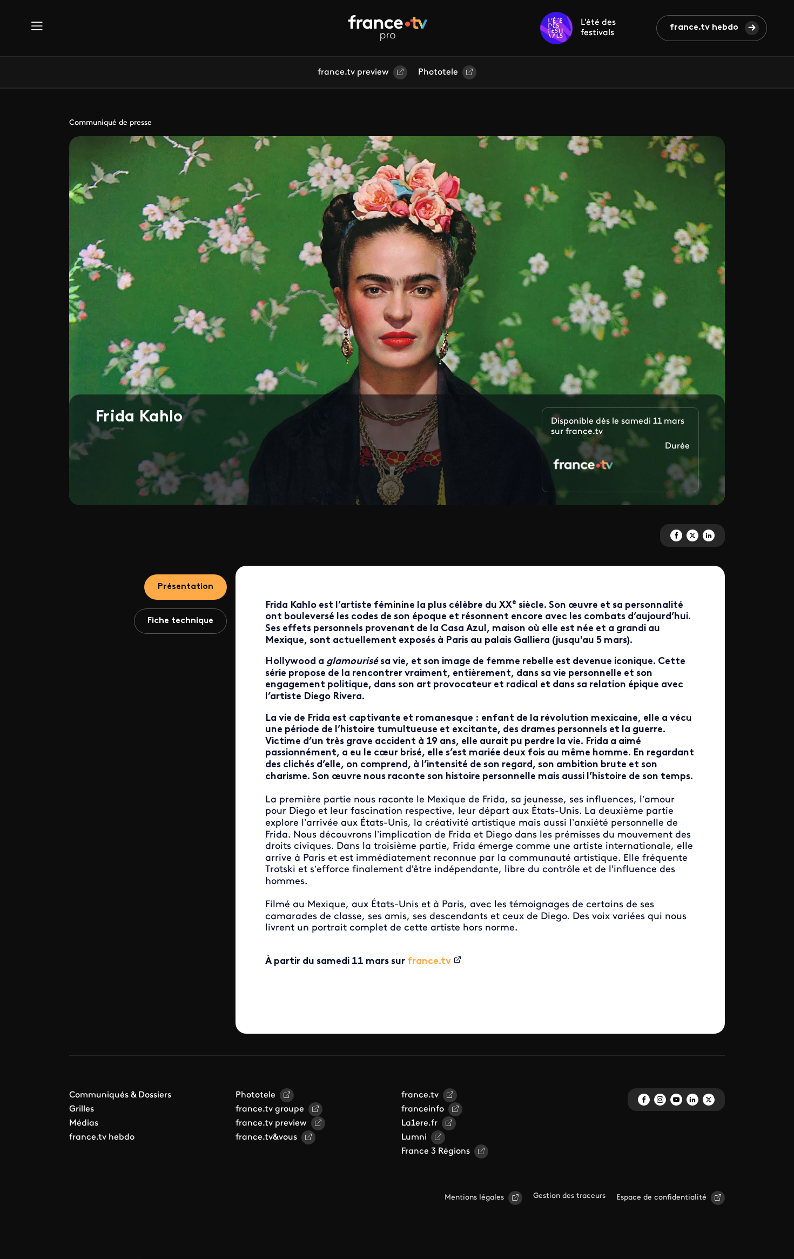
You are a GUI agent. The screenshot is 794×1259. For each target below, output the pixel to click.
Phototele (438, 72)
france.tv (429, 962)
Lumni (414, 1137)
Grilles (81, 1109)
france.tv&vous (266, 1137)
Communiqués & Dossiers (120, 1095)
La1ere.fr (419, 1123)
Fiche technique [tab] (180, 621)
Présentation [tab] (185, 586)
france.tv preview (353, 72)
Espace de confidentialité (661, 1198)
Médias (83, 1123)
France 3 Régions (435, 1151)
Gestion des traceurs (569, 1196)
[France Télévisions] (388, 28)
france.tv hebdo (704, 27)
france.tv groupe (269, 1109)
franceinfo (422, 1109)
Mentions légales (474, 1198)
